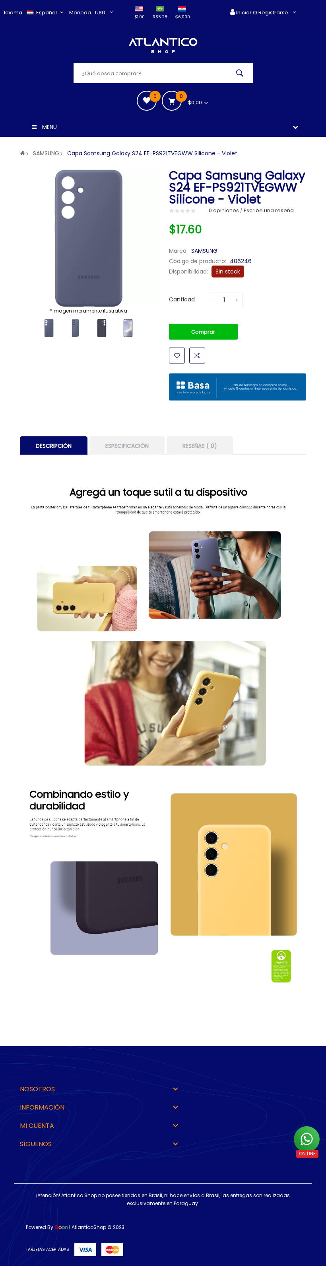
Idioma (13, 12)
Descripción (54, 446)
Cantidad (182, 299)
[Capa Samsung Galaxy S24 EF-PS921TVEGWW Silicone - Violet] (49, 328)
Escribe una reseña (269, 210)
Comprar (203, 332)
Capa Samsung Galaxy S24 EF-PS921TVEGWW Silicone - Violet (152, 153)
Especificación (127, 446)
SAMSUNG (46, 153)
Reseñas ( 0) (199, 446)
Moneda (80, 12)
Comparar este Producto (197, 355)
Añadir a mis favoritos (177, 355)
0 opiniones (224, 210)
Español (47, 12)
